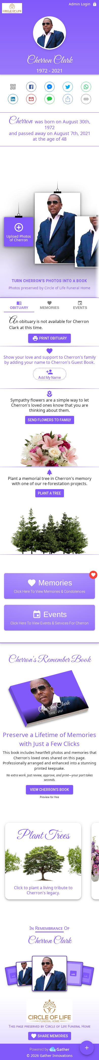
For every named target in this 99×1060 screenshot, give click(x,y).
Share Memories (52, 1036)
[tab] (19, 305)
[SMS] (49, 99)
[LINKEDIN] (13, 99)
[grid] (49, 230)
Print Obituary (52, 338)
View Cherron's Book (49, 790)
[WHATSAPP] (86, 87)
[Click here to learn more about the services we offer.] (49, 1011)
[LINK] (86, 99)
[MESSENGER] (49, 87)
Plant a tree (49, 493)
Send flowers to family (49, 420)
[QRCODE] (13, 87)
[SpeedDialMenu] (87, 1048)
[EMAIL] (31, 99)
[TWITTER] (68, 87)
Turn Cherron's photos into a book (49, 281)
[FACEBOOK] (31, 87)
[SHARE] (68, 99)
